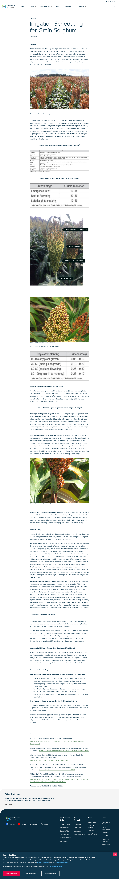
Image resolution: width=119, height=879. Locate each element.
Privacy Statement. (56, 866)
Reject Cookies (50, 873)
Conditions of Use (61, 862)
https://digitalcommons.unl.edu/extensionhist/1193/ (57, 770)
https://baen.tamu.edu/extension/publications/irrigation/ (49, 760)
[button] (8, 819)
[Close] (115, 854)
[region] (59, 865)
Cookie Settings (31, 873)
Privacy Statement (43, 862)
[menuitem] (23, 6)
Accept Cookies (11, 873)
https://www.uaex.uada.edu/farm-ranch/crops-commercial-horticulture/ (64, 751)
